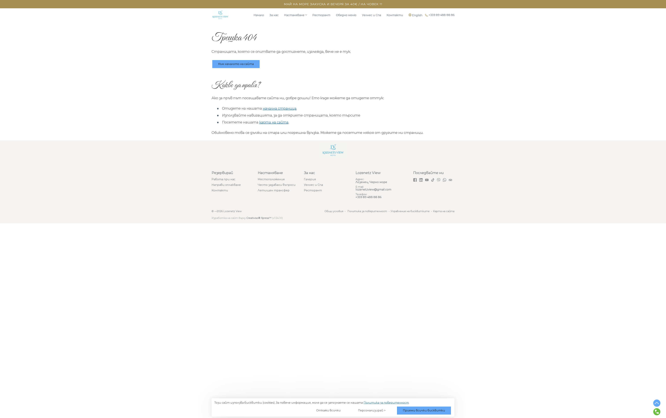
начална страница (279, 108)
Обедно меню (346, 15)
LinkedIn (421, 180)
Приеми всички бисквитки (424, 410)
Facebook (415, 180)
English (417, 15)
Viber (439, 180)
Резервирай (222, 173)
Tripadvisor (450, 180)
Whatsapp (444, 180)
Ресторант (321, 15)
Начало (259, 15)
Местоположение (271, 179)
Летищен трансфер (273, 190)
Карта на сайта (443, 211)
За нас (274, 15)
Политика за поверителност (386, 402)
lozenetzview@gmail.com (373, 189)
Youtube (427, 180)
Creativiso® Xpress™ (258, 218)
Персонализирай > (372, 410)
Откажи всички (328, 410)
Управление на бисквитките (410, 211)
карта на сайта (273, 122)
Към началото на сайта (236, 64)
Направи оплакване (226, 184)
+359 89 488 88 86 (441, 15)
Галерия (310, 179)
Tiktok (433, 180)
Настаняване (294, 15)
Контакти (395, 15)
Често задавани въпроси (277, 184)
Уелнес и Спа (371, 15)
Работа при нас (223, 179)
